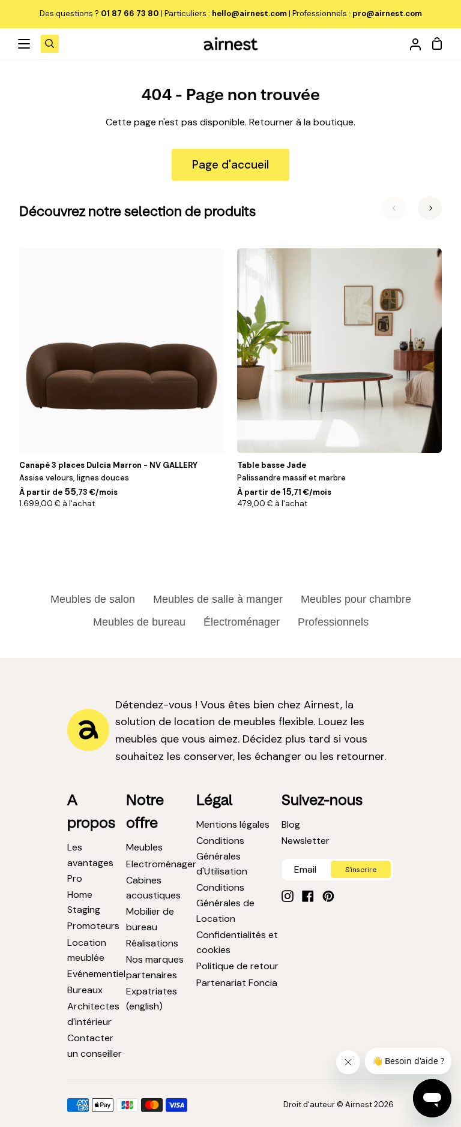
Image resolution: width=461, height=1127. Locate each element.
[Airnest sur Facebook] (308, 896)
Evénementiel (96, 973)
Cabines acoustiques (153, 888)
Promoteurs (93, 925)
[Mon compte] (410, 43)
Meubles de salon (92, 599)
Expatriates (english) (151, 999)
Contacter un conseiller (94, 1046)
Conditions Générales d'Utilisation (221, 855)
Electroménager (161, 864)
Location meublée (86, 950)
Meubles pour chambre (356, 599)
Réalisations (152, 943)
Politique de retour (237, 966)
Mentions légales (233, 824)
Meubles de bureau (139, 622)
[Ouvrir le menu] (24, 43)
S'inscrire (360, 869)
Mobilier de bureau (150, 919)
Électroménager (241, 622)
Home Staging (83, 902)
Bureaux (85, 990)
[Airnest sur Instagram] (288, 896)
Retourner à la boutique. (302, 122)
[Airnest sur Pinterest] (328, 896)
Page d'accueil (230, 164)
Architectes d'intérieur (93, 1014)
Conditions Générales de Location (225, 902)
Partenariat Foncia (236, 982)
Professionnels (333, 622)
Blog (291, 824)
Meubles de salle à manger (218, 599)
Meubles (144, 847)
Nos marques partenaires (155, 967)
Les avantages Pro (90, 862)
